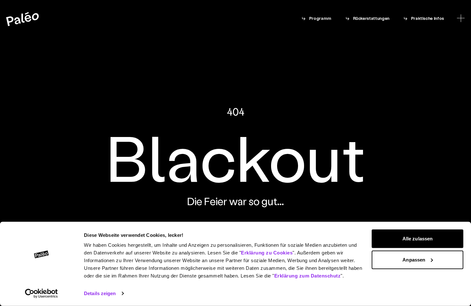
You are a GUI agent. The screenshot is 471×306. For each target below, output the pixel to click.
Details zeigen (100, 293)
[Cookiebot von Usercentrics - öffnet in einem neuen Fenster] (41, 293)
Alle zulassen (417, 238)
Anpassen (413, 259)
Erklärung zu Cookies (267, 252)
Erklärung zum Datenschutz (307, 275)
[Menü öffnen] (460, 18)
